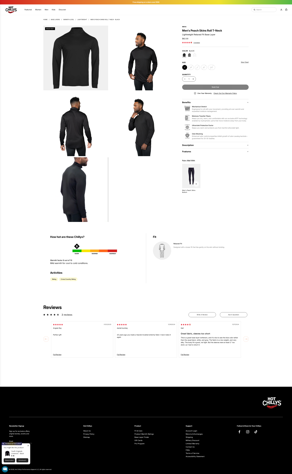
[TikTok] (257, 431)
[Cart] (286, 9)
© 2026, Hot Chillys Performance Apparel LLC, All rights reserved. (30, 469)
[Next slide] (246, 339)
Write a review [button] (202, 315)
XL (204, 67)
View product (9, 460)
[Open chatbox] (5, 469)
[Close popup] (28, 445)
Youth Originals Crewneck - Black (17, 452)
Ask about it (22, 460)
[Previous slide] (46, 339)
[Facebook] (240, 431)
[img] (58, 324)
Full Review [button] (57, 355)
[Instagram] (249, 431)
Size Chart (245, 62)
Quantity (186, 74)
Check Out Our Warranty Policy (225, 93)
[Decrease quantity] (184, 78)
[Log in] (281, 9)
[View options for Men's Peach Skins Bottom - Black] (196, 184)
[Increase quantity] (193, 78)
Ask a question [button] (233, 315)
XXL (211, 67)
